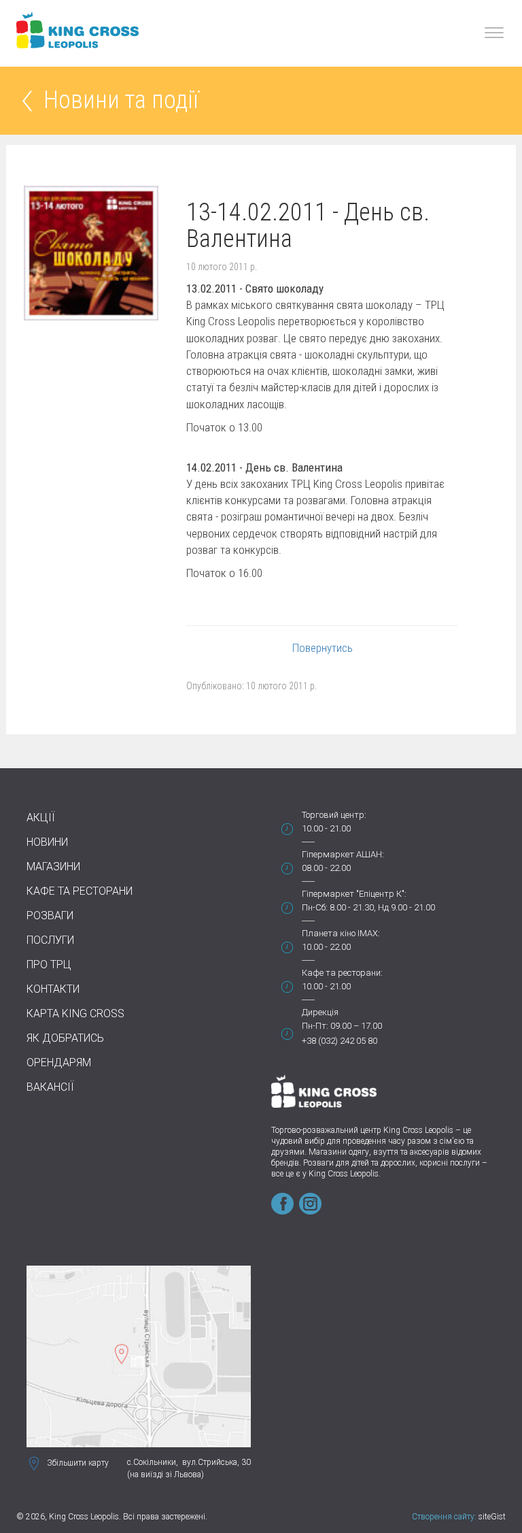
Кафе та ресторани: (342, 973)
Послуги (50, 940)
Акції (41, 817)
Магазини (53, 866)
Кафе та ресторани (80, 891)
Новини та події (121, 101)
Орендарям (59, 1062)
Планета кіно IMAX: (341, 933)
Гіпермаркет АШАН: (343, 854)
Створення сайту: (444, 1516)
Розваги (50, 915)
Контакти (53, 989)
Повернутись (322, 648)
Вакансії (50, 1087)
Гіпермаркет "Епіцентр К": (354, 894)
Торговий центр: (334, 815)
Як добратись (65, 1038)
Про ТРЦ (49, 964)
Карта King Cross (75, 1013)
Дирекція (320, 1012)
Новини (47, 842)
